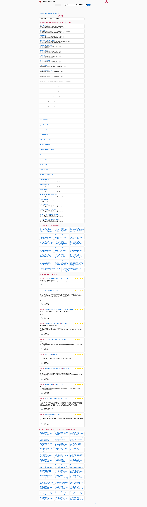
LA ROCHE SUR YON (60, 339)
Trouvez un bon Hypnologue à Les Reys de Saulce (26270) (46, 487)
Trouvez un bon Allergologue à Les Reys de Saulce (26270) (46, 460)
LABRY (55, 354)
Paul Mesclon (43, 55)
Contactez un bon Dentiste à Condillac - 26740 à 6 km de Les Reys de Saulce (76, 243)
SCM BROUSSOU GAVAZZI (47, 65)
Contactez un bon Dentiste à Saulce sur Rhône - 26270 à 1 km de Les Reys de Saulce (46, 230)
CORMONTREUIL (58, 384)
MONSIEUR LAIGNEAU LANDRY (53, 309)
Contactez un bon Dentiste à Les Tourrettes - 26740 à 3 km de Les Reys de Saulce (77, 230)
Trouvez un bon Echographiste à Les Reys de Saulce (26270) (76, 477)
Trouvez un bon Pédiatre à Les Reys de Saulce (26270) (76, 455)
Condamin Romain (44, 204)
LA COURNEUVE (65, 323)
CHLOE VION (48, 354)
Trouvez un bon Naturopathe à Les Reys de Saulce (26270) (46, 493)
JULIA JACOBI (43, 164)
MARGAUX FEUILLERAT (46, 174)
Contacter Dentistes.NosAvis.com (64, 502)
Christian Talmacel (44, 114)
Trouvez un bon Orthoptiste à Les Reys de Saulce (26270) (76, 493)
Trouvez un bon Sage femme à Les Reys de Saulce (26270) (45, 471)
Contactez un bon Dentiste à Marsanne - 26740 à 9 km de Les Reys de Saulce (46, 256)
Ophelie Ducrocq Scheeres (47, 139)
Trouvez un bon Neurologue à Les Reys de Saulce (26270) (61, 466)
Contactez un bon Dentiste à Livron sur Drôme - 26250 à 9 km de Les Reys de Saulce (76, 256)
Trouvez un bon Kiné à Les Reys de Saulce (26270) (76, 444)
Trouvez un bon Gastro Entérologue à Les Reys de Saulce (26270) (46, 477)
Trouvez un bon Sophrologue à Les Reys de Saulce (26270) (76, 482)
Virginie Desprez (44, 169)
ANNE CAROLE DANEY (46, 45)
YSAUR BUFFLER (49, 290)
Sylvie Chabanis (44, 189)
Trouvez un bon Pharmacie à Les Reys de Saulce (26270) (46, 433)
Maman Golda (43, 35)
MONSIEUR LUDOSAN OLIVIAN (53, 368)
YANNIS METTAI (44, 119)
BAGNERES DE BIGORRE (61, 398)
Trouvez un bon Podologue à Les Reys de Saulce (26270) (76, 460)
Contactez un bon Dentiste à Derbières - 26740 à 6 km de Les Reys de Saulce (45, 249)
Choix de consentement (91, 502)
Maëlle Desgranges (45, 60)
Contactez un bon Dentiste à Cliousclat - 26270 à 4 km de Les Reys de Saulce (45, 236)
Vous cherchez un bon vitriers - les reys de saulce (63, 503)
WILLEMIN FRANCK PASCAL (47, 40)
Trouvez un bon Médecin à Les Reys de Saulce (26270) (76, 439)
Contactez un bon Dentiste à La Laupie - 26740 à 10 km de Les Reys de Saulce (50, 270)
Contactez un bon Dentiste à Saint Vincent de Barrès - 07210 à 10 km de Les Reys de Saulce (73, 270)
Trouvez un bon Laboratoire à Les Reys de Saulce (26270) (61, 460)
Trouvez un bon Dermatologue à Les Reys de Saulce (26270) (76, 450)
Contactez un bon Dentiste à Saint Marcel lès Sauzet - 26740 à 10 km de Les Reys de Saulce (76, 263)
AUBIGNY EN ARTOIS (62, 278)
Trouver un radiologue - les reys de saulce (79, 503)
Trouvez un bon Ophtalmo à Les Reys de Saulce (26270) (76, 433)
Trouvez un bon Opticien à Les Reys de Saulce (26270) (61, 433)
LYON (57, 290)
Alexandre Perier (44, 179)
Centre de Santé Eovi (45, 199)
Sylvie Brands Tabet (45, 124)
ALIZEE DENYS (44, 134)
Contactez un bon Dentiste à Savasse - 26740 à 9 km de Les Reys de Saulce (45, 262)
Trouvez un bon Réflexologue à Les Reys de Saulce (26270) (61, 498)
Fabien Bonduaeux (50, 278)
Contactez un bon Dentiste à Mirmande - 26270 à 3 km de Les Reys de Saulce (61, 230)
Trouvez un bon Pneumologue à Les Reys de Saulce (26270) (76, 466)
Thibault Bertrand (44, 184)
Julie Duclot (43, 30)
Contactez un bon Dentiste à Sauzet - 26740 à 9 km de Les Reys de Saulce (60, 256)
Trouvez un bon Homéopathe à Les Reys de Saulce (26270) (46, 482)
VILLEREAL (66, 368)
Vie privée (78, 502)
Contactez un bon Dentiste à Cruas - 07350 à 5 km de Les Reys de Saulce (46, 243)
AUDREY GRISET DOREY (47, 149)
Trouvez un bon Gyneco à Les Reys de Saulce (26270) (46, 450)
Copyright (84, 502)
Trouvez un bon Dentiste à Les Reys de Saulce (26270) (46, 444)
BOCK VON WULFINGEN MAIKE (48, 209)
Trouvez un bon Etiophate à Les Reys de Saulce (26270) (46, 498)
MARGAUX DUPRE (45, 144)
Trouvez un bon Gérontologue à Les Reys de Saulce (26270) (61, 477)
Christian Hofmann (44, 25)
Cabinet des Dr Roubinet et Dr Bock (49, 219)
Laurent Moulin (44, 50)
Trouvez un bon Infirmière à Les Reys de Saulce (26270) (61, 455)
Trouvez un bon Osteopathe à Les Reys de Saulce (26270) (46, 439)
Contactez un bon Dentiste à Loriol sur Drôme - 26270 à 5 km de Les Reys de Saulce (61, 243)
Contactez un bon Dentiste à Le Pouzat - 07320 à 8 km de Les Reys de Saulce (76, 249)
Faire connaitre (73, 502)
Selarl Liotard (43, 129)
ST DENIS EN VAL (68, 309)
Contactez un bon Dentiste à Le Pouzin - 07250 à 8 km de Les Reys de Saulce (61, 249)
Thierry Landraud (44, 154)
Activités (58, 4)
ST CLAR (57, 414)
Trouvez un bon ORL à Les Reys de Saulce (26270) (61, 450)
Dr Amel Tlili (43, 80)
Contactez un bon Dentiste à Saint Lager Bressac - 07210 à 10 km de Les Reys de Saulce (61, 262)
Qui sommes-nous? (55, 502)
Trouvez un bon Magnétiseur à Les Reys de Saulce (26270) (61, 487)
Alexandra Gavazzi (45, 75)
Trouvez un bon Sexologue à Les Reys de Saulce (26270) (61, 471)
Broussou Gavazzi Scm (46, 70)
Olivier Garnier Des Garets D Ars (48, 194)
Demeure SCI (43, 159)
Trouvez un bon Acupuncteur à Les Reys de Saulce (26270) (61, 482)
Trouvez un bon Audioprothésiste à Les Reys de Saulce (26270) (76, 487)
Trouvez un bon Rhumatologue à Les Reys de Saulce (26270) (46, 466)
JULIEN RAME (48, 398)
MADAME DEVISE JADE (46, 109)
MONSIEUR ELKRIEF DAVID (52, 323)
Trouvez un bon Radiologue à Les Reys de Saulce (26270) (61, 444)
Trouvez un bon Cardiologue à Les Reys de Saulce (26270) (76, 471)
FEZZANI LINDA (49, 339)
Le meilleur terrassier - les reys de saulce (47, 503)
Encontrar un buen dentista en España (73, 506)
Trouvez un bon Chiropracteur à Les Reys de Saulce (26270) (76, 498)
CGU (81, 502)
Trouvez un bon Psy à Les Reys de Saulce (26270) (61, 439)
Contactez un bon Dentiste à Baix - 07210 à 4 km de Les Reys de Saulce (61, 236)
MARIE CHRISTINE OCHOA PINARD (49, 214)
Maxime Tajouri (49, 384)
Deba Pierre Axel (49, 414)
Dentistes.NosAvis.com (49, 1)
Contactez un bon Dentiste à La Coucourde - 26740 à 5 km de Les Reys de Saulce (76, 236)
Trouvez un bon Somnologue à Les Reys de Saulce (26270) (61, 493)
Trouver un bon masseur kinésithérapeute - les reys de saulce (96, 503)
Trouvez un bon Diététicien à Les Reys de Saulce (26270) (46, 455)
